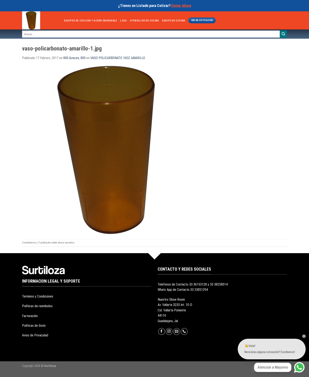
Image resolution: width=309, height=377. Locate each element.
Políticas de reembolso (37, 306)
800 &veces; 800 (74, 58)
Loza (123, 20)
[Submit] (283, 34)
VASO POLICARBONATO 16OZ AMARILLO (117, 58)
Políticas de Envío (34, 326)
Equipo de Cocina (173, 20)
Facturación (30, 316)
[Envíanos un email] (176, 331)
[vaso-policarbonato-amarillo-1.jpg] (106, 150)
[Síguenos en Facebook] (161, 331)
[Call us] (184, 331)
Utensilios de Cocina (144, 20)
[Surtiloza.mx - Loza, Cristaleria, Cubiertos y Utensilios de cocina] (40, 20)
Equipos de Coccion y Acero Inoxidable (90, 20)
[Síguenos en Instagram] (169, 331)
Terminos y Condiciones (37, 296)
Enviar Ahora (181, 5)
